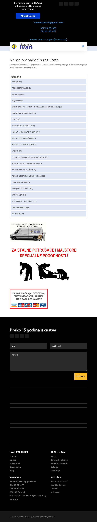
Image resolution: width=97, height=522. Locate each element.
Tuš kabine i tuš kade (22, 201)
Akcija (15, 82)
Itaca (14, 119)
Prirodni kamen (20, 182)
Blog (12, 470)
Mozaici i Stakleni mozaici (25, 163)
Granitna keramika (21, 113)
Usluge (13, 460)
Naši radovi (15, 463)
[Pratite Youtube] (71, 4)
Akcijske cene (28, 15)
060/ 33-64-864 (17, 492)
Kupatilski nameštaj (22, 138)
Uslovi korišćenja (58, 485)
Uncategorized (19, 207)
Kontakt (54, 488)
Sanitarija (17, 195)
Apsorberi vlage (20, 88)
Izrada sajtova (38, 516)
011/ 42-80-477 (48, 31)
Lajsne (15, 151)
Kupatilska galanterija (23, 132)
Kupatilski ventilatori (23, 144)
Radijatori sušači (20, 188)
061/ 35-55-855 (48, 28)
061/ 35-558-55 (17, 488)
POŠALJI (80, 376)
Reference (55, 492)
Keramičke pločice (59, 460)
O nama (13, 456)
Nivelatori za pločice (22, 169)
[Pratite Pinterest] (77, 4)
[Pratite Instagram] (66, 4)
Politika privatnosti (59, 481)
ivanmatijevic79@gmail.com (48, 22)
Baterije (16, 94)
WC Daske (16, 213)
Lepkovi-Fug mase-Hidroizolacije (28, 157)
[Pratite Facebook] (61, 4)
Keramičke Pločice (21, 126)
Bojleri (15, 100)
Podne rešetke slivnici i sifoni (27, 176)
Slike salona (15, 467)
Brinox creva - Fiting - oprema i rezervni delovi (35, 107)
